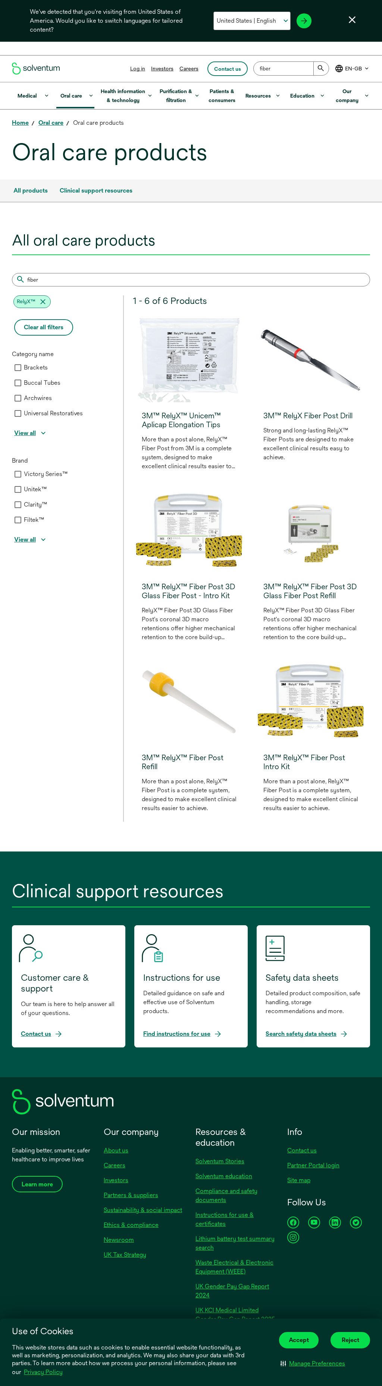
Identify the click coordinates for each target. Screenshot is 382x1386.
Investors (162, 69)
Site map (298, 1180)
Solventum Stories (219, 1161)
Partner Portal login (313, 1165)
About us (116, 1150)
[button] (313, 1363)
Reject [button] (350, 1340)
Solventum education (223, 1176)
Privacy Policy (44, 1372)
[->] (304, 20)
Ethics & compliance (131, 1224)
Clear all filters (43, 327)
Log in (137, 69)
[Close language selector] (352, 19)
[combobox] (291, 68)
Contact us (302, 1150)
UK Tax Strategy (125, 1254)
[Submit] (321, 68)
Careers (188, 69)
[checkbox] (17, 367)
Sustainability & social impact (143, 1210)
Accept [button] (299, 1340)
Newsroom (119, 1239)
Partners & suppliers (131, 1195)
